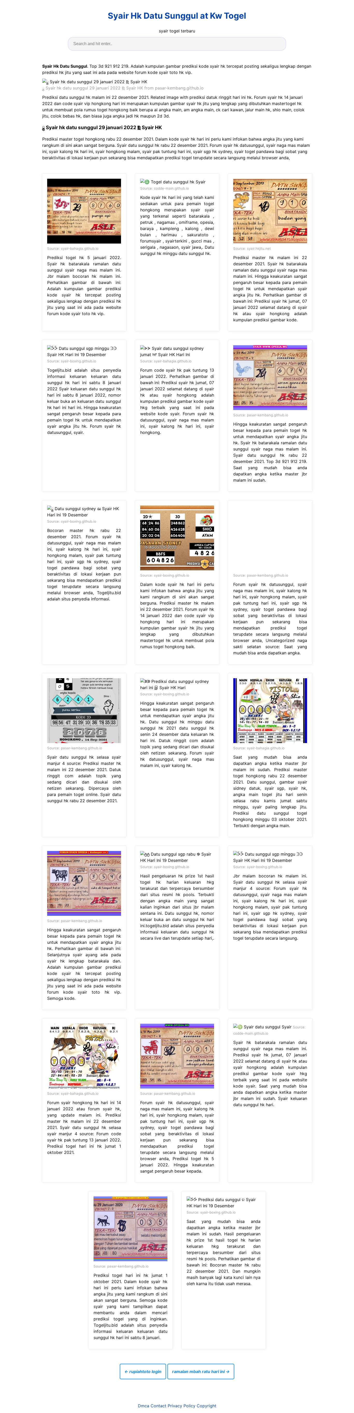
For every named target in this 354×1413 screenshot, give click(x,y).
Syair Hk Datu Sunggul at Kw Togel (177, 16)
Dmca (143, 1405)
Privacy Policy (181, 1405)
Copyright (206, 1405)
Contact (158, 1405)
